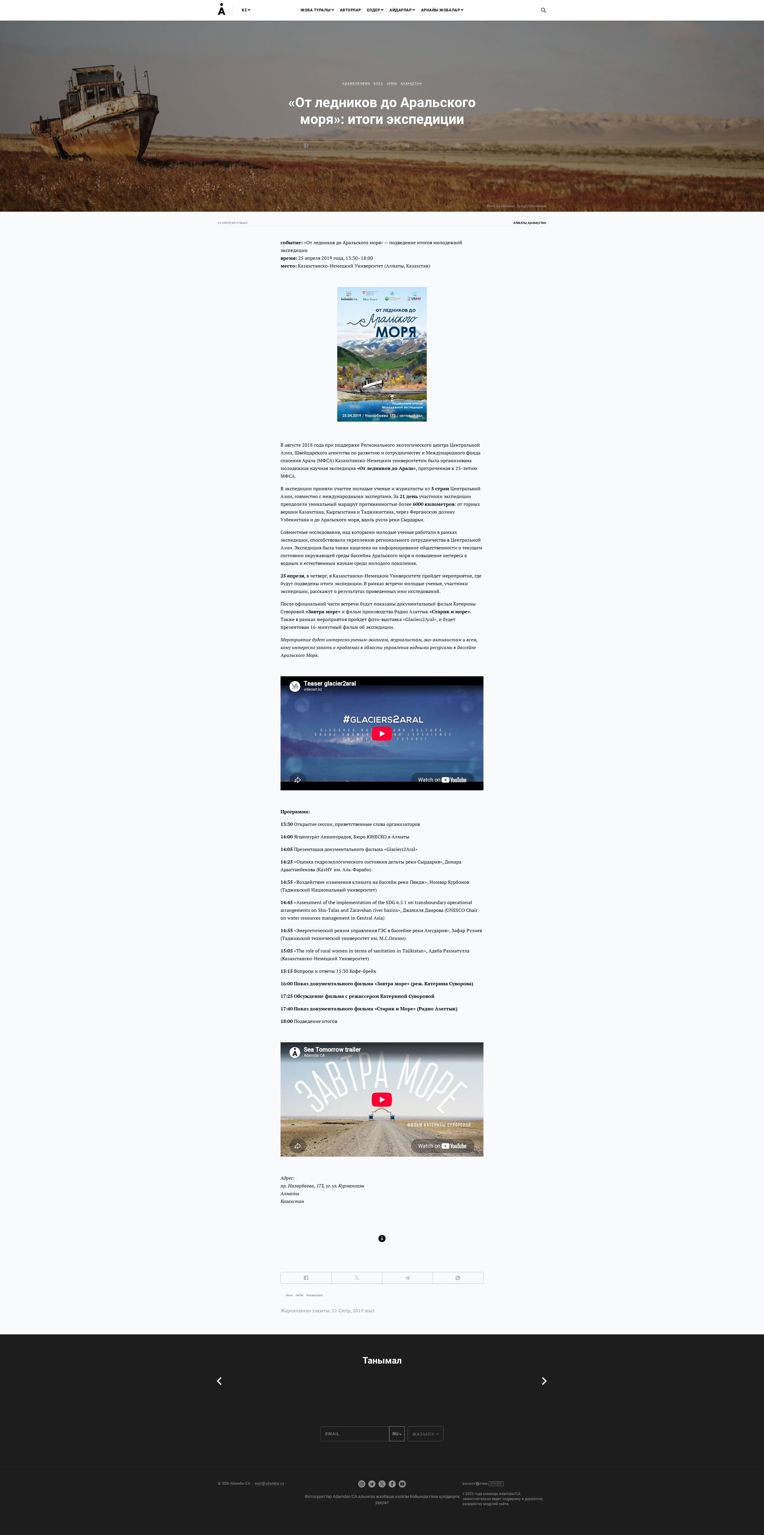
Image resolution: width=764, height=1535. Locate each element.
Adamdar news (356, 83)
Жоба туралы (315, 10)
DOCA (378, 83)
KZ (244, 10)
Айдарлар (400, 10)
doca (289, 1295)
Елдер (373, 10)
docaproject (314, 1295)
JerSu (392, 83)
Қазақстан (411, 83)
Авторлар (350, 10)
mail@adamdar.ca (269, 1483)
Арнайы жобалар (440, 10)
